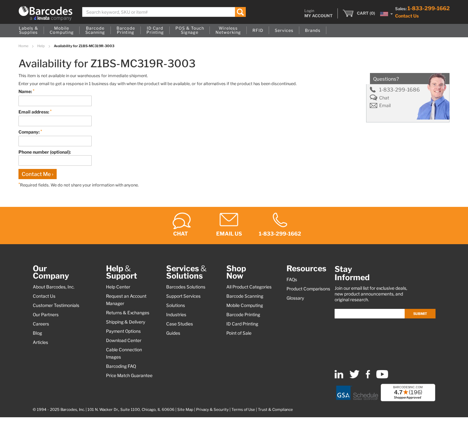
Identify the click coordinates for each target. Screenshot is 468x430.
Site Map (185, 409)
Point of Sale (239, 333)
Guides (173, 333)
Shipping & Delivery (125, 321)
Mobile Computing (244, 305)
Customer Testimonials (56, 305)
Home (23, 46)
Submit (420, 313)
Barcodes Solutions (185, 286)
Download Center (123, 340)
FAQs (292, 279)
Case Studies (179, 323)
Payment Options (123, 331)
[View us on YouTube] (382, 377)
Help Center (118, 286)
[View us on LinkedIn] (339, 377)
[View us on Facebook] (368, 377)
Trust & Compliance (275, 409)
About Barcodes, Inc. (53, 286)
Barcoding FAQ (121, 366)
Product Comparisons (308, 288)
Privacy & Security (212, 409)
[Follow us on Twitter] (354, 377)
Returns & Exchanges (127, 312)
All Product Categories (249, 286)
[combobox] (164, 12)
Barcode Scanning (244, 296)
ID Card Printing (242, 323)
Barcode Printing (243, 314)
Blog (37, 333)
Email (385, 105)
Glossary (295, 298)
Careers (41, 323)
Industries (176, 314)
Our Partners (46, 314)
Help (41, 46)
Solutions (175, 305)
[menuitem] (28, 30)
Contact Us (407, 15)
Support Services (183, 296)
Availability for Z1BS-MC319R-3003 (84, 46)
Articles (40, 342)
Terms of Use (243, 409)
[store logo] (45, 13)
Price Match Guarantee (129, 375)
